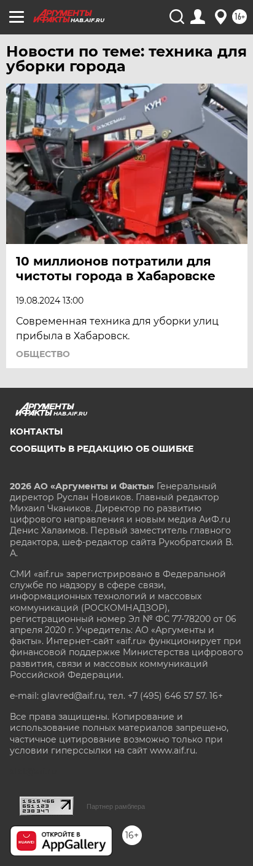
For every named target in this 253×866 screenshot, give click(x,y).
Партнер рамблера (116, 806)
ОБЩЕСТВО (43, 354)
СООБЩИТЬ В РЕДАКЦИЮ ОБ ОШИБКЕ (101, 448)
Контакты (36, 431)
